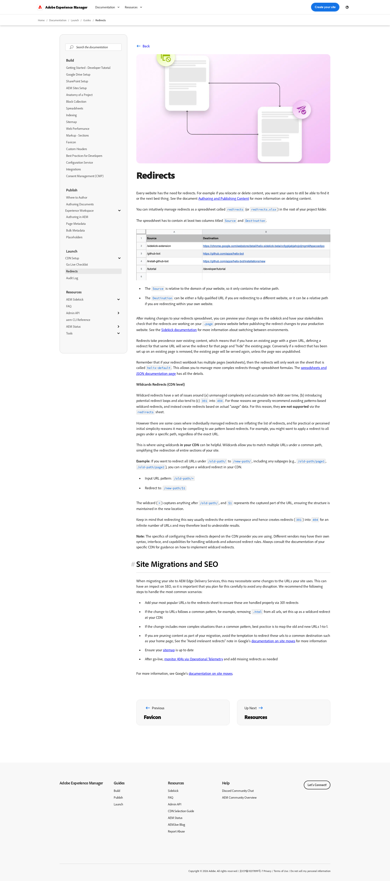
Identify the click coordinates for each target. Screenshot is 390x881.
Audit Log (72, 278)
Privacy (268, 871)
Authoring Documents (80, 204)
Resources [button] (131, 7)
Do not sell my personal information (310, 871)
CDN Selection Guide (181, 811)
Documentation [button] (105, 7)
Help (226, 783)
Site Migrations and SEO (177, 564)
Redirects (100, 20)
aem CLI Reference (78, 320)
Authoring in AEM (77, 217)
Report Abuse (176, 831)
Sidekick (173, 791)
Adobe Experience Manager (81, 783)
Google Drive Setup (78, 74)
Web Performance (77, 129)
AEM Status (73, 327)
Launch (71, 251)
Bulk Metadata (75, 230)
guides (87, 20)
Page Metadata (76, 224)
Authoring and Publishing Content (223, 198)
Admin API (72, 313)
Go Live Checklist (77, 264)
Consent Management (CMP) (85, 176)
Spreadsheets (74, 108)
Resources (73, 292)
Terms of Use (281, 871)
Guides (119, 783)
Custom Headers (76, 149)
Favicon (71, 142)
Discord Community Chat (238, 791)
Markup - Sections (77, 135)
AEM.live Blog (176, 825)
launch (75, 20)
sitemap (169, 650)
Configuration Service (79, 162)
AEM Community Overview (239, 797)
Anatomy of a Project (79, 95)
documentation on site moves (273, 641)
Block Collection (76, 102)
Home (41, 20)
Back (146, 46)
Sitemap (71, 122)
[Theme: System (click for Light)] (347, 7)
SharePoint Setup (77, 81)
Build (70, 60)
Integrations (73, 169)
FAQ (69, 306)
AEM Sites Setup (76, 88)
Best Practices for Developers (84, 156)
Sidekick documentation (179, 329)
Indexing (71, 115)
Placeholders (74, 237)
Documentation (57, 20)
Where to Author (76, 197)
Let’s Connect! (317, 785)
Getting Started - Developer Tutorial (88, 68)
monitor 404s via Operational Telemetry (193, 659)
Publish (71, 190)
